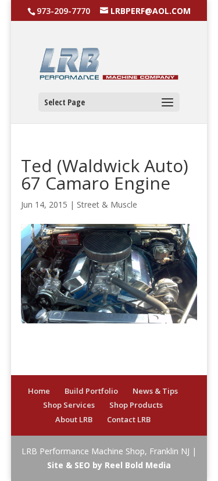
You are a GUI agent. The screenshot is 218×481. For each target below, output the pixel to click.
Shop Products (136, 405)
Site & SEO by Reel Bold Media (109, 465)
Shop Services (69, 405)
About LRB (73, 419)
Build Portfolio (91, 391)
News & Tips (155, 391)
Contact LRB (129, 419)
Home (39, 391)
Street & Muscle (107, 204)
